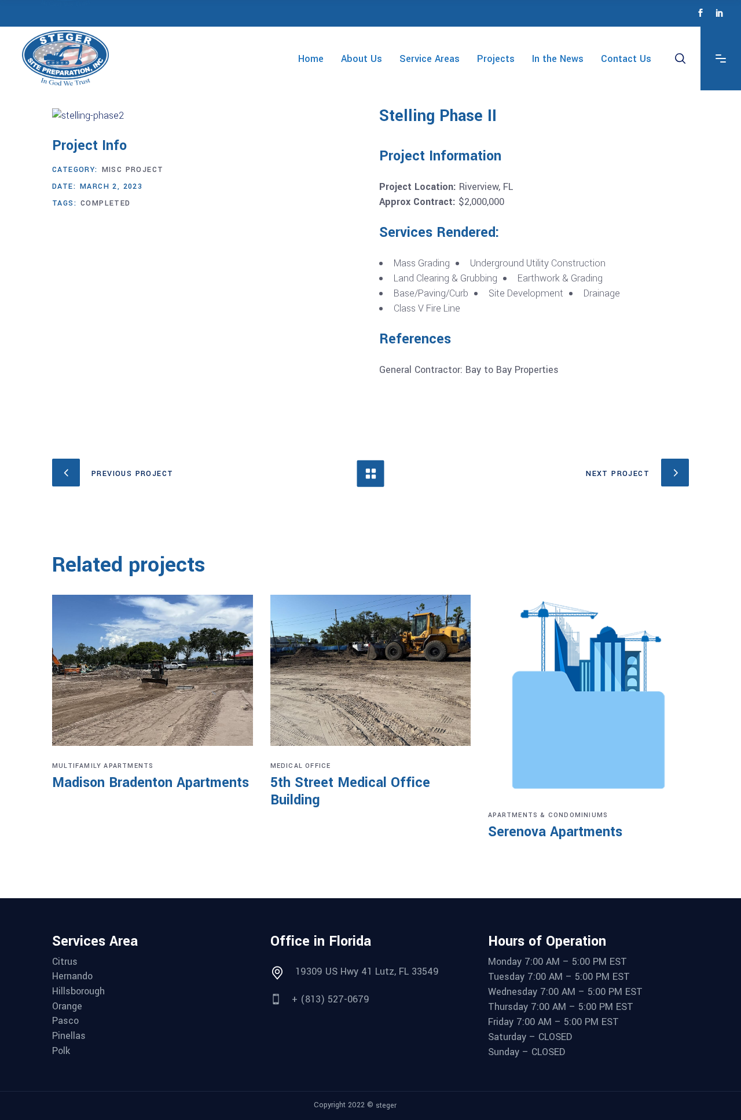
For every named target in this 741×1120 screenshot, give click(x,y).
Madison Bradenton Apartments (150, 782)
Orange (67, 1006)
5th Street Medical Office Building (350, 791)
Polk (61, 1051)
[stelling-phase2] (207, 115)
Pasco (65, 1021)
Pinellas (69, 1036)
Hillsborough (78, 991)
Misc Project (133, 170)
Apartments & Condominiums (548, 815)
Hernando (72, 976)
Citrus (65, 962)
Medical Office (300, 766)
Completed (105, 203)
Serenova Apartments (555, 831)
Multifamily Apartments (102, 766)
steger (386, 1105)
